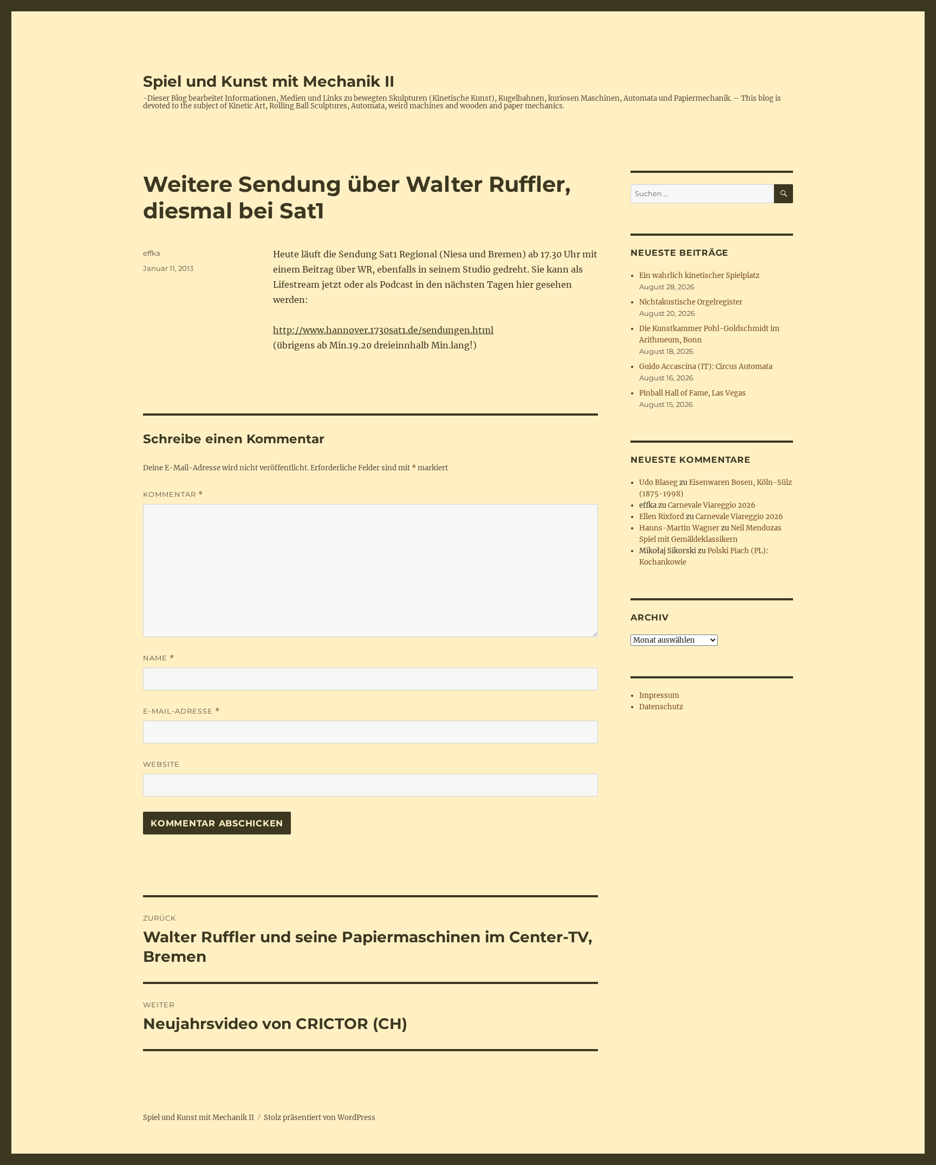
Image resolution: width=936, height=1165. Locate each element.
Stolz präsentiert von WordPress (319, 1117)
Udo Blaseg (658, 482)
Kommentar (173, 494)
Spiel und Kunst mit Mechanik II (268, 81)
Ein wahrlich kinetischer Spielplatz (699, 275)
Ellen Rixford (661, 516)
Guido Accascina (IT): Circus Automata (705, 366)
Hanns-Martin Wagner (679, 528)
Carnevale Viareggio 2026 (712, 505)
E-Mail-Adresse (181, 711)
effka (151, 253)
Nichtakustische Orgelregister (691, 302)
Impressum (659, 695)
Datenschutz (661, 706)
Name (158, 658)
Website (161, 764)
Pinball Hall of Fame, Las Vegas (692, 393)
